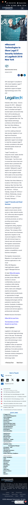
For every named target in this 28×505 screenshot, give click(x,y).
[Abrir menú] (22, 8)
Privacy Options (6, 494)
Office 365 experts (15, 273)
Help (13, 492)
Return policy (23, 494)
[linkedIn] (24, 75)
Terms (16, 496)
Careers (7, 492)
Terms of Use (15, 494)
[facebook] (19, 75)
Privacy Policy (19, 492)
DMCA (21, 496)
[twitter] (22, 75)
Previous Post (10, 362)
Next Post (19, 362)
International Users (9, 496)
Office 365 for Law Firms (11, 318)
